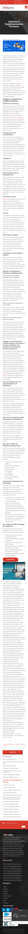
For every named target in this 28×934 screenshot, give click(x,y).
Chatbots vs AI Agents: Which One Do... (13, 868)
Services (5, 891)
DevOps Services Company (10, 765)
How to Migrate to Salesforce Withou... (13, 871)
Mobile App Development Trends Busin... (13, 880)
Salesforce (5, 373)
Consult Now (10, 559)
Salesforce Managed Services (10, 777)
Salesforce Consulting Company (11, 768)
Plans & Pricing (7, 896)
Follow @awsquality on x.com (12, 823)
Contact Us (12, 752)
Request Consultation (17, 3)
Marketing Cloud (7, 199)
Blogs (5, 900)
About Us (6, 889)
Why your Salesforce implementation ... (13, 864)
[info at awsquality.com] (18, 0)
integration (17, 85)
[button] (15, 571)
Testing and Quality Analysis (10, 792)
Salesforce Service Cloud (9, 787)
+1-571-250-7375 (4, 0)
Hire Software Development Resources (13, 795)
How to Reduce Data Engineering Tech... (13, 866)
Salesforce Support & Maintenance (12, 814)
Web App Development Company (11, 801)
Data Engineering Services (10, 759)
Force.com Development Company (12, 806)
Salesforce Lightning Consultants (11, 811)
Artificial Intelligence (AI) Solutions (12, 774)
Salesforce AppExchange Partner (11, 809)
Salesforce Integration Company (11, 804)
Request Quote (23, 3)
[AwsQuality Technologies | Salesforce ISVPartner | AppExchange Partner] (7, 10)
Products (6, 893)
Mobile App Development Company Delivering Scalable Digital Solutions (11, 798)
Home (5, 886)
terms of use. (21, 932)
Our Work (6, 898)
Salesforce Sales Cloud (20, 744)
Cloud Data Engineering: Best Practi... (12, 873)
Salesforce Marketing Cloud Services (12, 790)
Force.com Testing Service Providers (12, 816)
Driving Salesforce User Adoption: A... (12, 878)
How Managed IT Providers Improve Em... (13, 875)
